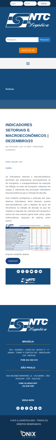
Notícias (10, 89)
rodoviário (42, 186)
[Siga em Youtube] (31, 271)
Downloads (38, 146)
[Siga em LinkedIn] (40, 271)
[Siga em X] (22, 271)
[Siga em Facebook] (27, 271)
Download (13, 261)
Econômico (10, 149)
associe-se (28, 50)
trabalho (14, 198)
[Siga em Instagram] (18, 271)
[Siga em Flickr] (36, 271)
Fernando (13, 146)
